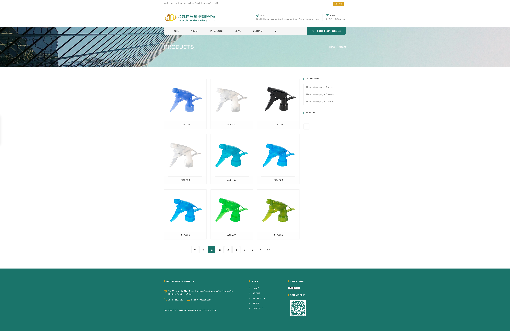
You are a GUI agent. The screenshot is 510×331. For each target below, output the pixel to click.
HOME (176, 31)
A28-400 (231, 180)
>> (268, 249)
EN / (336, 4)
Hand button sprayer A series (319, 87)
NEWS (238, 31)
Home (332, 47)
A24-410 (185, 124)
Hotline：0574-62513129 (329, 31)
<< (195, 249)
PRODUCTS (216, 31)
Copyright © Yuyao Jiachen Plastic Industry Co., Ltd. (190, 310)
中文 (340, 4)
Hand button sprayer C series (320, 101)
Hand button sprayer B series (320, 94)
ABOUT (194, 31)
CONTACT (258, 31)
